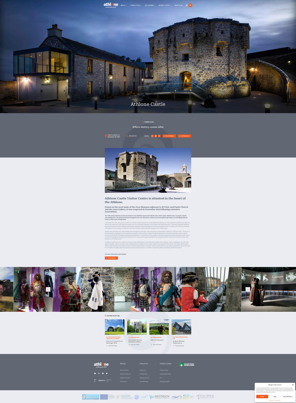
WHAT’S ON (178, 5)
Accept (262, 396)
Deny (275, 396)
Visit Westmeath (165, 381)
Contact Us (123, 381)
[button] (293, 385)
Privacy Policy (278, 400)
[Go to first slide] (248, 289)
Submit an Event (125, 378)
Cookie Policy (271, 400)
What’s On (143, 370)
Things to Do (143, 374)
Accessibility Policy (165, 374)
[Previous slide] (48, 289)
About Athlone (124, 370)
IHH (161, 378)
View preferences (287, 396)
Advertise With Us (125, 374)
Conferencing (144, 381)
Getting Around (144, 378)
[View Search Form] (190, 5)
